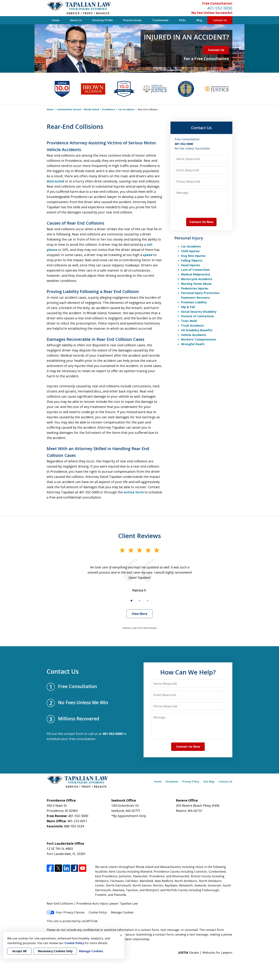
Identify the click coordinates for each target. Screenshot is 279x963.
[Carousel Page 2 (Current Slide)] (139, 601)
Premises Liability (194, 302)
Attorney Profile (102, 20)
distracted (55, 181)
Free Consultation (217, 3)
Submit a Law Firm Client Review (140, 627)
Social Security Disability (198, 312)
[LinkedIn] (66, 868)
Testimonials (160, 20)
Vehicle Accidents (193, 335)
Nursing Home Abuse (196, 284)
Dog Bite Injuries (193, 256)
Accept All (19, 951)
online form (134, 492)
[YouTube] (82, 868)
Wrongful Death (192, 344)
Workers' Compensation (198, 339)
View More (139, 614)
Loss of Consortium (195, 270)
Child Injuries (190, 251)
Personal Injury (189, 238)
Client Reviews (139, 535)
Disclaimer (172, 781)
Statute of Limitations (197, 316)
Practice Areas (132, 20)
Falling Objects (191, 260)
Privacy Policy (190, 781)
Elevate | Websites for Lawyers (205, 952)
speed (148, 255)
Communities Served (69, 109)
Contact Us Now (201, 222)
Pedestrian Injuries (194, 288)
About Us (76, 20)
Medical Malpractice (195, 274)
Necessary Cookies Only (55, 951)
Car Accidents (126, 109)
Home (55, 20)
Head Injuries (190, 265)
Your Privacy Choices (70, 912)
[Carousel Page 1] (131, 601)
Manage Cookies (122, 912)
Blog (199, 20)
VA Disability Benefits (196, 330)
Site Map (208, 781)
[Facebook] (50, 868)
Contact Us (220, 20)
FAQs (182, 20)
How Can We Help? (188, 672)
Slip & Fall (188, 307)
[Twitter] (58, 868)
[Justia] (74, 868)
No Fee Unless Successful (211, 12)
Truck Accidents (192, 325)
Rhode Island (91, 109)
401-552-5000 (219, 8)
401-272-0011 (77, 821)
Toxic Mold (189, 321)
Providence (108, 109)
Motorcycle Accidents (196, 279)
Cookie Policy (98, 912)
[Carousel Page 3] (148, 601)
